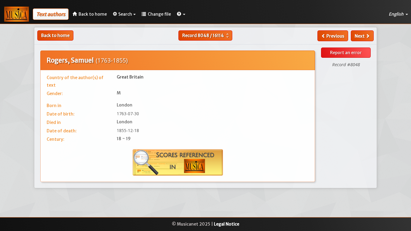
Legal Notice (226, 224)
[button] (181, 14)
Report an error (346, 52)
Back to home (55, 35)
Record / (206, 35)
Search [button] (125, 14)
